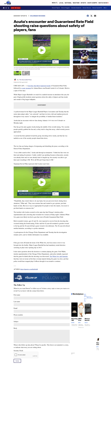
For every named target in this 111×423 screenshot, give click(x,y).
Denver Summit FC (97, 8)
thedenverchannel (6, 8)
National (68, 3)
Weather (76, 3)
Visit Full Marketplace (90, 297)
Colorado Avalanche (76, 8)
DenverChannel (9, 8)
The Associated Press (25, 79)
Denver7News (4, 8)
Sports (83, 3)
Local (61, 3)
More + (105, 8)
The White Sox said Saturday (59, 256)
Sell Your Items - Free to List (85, 298)
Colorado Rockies (37, 16)
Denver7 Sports (56, 8)
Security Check (18, 351)
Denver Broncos (87, 8)
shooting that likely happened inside (39, 86)
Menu (54, 2)
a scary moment (26, 88)
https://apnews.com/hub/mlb (29, 269)
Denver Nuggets (65, 8)
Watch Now (103, 3)
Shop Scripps (92, 3)
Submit (17, 361)
